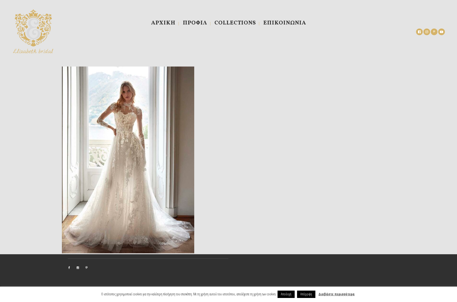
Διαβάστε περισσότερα (336, 294)
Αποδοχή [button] (286, 294)
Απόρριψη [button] (306, 294)
